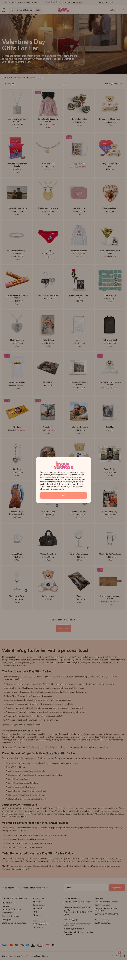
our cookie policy (56, 489)
